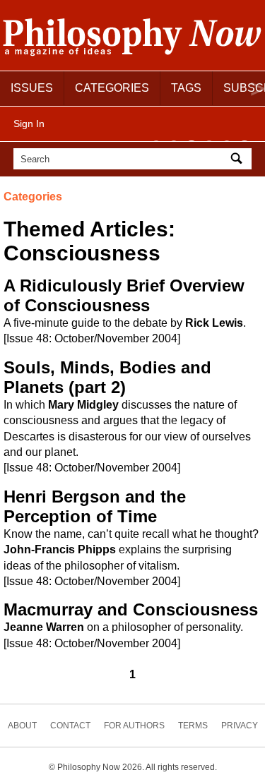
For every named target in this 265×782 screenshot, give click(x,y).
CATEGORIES (112, 88)
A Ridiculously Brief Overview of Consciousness (124, 295)
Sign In (29, 123)
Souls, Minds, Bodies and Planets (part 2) (107, 377)
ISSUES (32, 88)
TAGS (186, 88)
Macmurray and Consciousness (131, 609)
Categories (33, 197)
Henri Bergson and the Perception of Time (95, 506)
